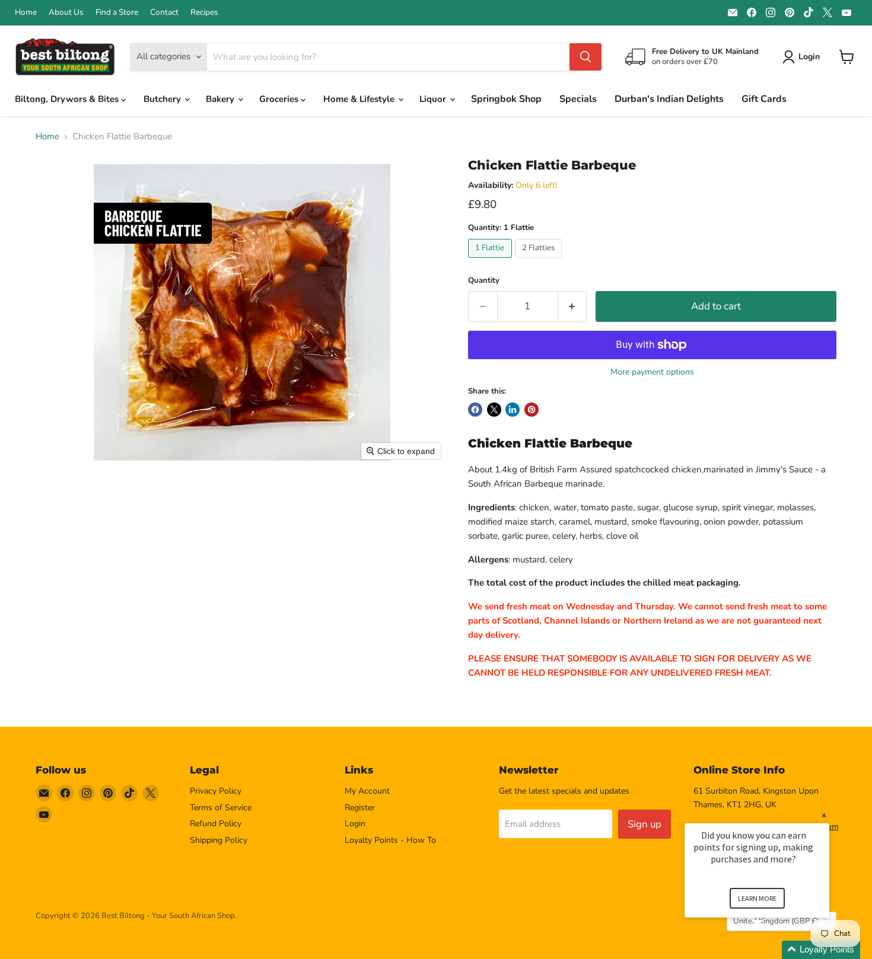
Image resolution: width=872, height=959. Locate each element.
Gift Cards (764, 99)
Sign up (644, 824)
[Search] (585, 57)
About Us (66, 12)
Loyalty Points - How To (390, 840)
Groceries (280, 99)
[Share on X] (494, 409)
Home (26, 12)
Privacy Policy (215, 791)
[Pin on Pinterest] (531, 409)
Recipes (204, 12)
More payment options (652, 372)
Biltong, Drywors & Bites (68, 99)
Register (360, 807)
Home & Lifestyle (360, 99)
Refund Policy (215, 823)
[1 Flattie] (491, 261)
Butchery (163, 99)
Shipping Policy (218, 840)
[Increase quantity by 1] (572, 306)
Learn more (757, 898)
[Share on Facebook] (475, 409)
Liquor (433, 99)
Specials (578, 99)
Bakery (221, 99)
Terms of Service (221, 807)
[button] (771, 950)
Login (355, 823)
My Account (367, 791)
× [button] (824, 815)
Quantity (483, 280)
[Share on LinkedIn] (512, 409)
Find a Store (117, 12)
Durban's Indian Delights (669, 99)
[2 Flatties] (540, 261)
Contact (164, 12)
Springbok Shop (506, 99)
